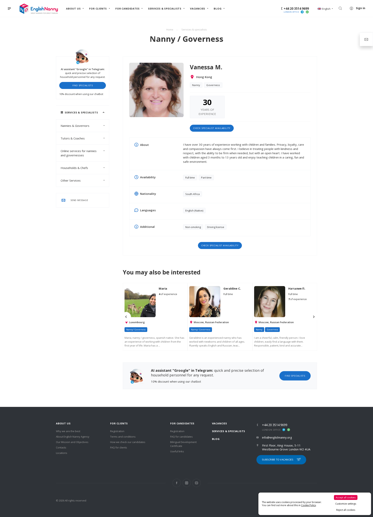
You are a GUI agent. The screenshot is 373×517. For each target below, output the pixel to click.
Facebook (177, 483)
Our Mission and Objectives (72, 442)
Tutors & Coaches (73, 138)
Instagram (186, 483)
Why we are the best (68, 431)
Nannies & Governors (75, 126)
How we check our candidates (127, 442)
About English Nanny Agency (72, 436)
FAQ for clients (118, 447)
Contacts (61, 447)
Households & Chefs (74, 168)
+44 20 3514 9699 (296, 8)
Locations (61, 453)
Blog (216, 439)
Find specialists (82, 85)
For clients (119, 423)
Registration (117, 431)
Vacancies (219, 423)
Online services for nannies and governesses (79, 153)
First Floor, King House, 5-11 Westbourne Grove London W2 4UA (286, 447)
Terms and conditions (123, 436)
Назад (126, 317)
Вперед (314, 317)
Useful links (177, 451)
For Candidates (182, 423)
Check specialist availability (211, 128)
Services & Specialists (228, 431)
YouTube (196, 483)
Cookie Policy (308, 505)
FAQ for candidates (181, 436)
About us (63, 423)
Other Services (71, 180)
